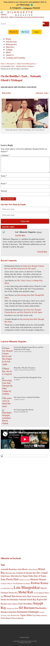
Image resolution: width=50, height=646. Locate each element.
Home (8, 38)
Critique (9, 49)
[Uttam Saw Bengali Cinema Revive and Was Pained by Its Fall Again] (7, 364)
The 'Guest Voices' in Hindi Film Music (27, 397)
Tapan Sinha (26, 615)
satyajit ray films (12, 608)
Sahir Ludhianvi (13, 604)
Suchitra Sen (15, 615)
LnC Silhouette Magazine (25, 232)
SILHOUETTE (20, 13)
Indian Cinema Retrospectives (25, 370)
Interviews (10, 47)
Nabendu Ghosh (25, 599)
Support (36, 32)
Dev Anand (42, 572)
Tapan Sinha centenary (39, 615)
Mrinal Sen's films (23, 596)
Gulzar (21, 579)
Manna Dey (13, 592)
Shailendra (40, 608)
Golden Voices (19, 399)
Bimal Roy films (10, 573)
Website (4, 191)
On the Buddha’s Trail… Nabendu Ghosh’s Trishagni (21, 78)
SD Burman (27, 607)
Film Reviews (11, 41)
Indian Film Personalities (23, 351)
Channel (26, 8)
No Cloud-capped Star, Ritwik (23, 410)
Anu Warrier (9, 280)
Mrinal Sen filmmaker (9, 599)
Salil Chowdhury (25, 603)
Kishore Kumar (39, 583)
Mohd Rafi (25, 592)
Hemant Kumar (38, 579)
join (23, 4)
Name (4, 176)
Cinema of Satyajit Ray (26, 572)
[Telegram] (22, 631)
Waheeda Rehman (17, 618)
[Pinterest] (33, 631)
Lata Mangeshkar (27, 587)
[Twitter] (17, 631)
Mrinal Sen (9, 596)
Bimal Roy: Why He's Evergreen (24, 368)
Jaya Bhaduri (26, 583)
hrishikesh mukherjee (6, 583)
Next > (46, 93)
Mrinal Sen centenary (39, 596)
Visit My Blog (20, 235)
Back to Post (6, 93)
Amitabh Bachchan (9, 569)
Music (8, 52)
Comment (5, 155)
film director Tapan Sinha (22, 575)
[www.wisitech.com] (29, 637)
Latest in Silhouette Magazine (13, 341)
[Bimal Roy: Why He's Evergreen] (7, 374)
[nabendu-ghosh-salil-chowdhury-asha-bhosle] (25, 127)
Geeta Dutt (12, 579)
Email (4, 183)
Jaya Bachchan (18, 583)
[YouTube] (28, 631)
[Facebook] (11, 631)
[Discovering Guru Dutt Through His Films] (7, 393)
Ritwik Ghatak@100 (21, 412)
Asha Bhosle (22, 569)
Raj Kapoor (38, 599)
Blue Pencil (25, 32)
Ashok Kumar (33, 569)
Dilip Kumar (6, 576)
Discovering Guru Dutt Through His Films (28, 377)
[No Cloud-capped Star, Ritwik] (7, 423)
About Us (10, 55)
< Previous (39, 93)
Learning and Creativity (15, 57)
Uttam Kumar (6, 618)
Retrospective (11, 44)
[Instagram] (38, 631)
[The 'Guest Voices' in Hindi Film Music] (7, 406)
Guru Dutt (27, 580)
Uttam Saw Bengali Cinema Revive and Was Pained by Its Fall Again (24, 267)
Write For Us (13, 32)
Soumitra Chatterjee (28, 612)
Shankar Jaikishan (9, 611)
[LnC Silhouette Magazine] (4, 232)
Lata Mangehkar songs (7, 588)
